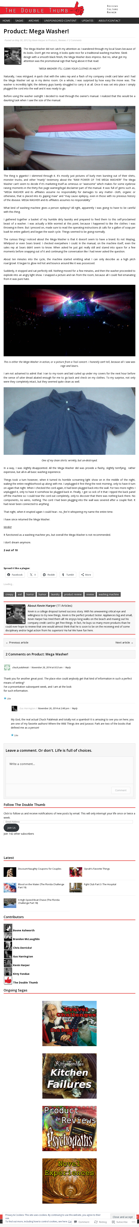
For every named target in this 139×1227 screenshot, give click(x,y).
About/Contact (110, 20)
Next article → (124, 642)
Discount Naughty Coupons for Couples (39, 868)
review (90, 594)
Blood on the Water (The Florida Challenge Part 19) (41, 886)
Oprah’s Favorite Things (97, 868)
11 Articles (64, 606)
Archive (34, 20)
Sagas (19, 20)
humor (42, 594)
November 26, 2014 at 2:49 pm (53, 708)
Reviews (62, 40)
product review (73, 594)
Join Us (11, 827)
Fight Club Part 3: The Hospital (100, 884)
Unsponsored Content (60, 20)
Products (52, 40)
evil (20, 594)
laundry (55, 594)
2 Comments (75, 40)
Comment (121, 790)
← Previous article (17, 642)
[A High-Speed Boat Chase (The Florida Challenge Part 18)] (10, 906)
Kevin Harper (38, 40)
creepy (9, 594)
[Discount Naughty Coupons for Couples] (10, 874)
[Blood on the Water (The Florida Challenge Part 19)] (10, 890)
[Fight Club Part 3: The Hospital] (76, 890)
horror (30, 594)
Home (6, 20)
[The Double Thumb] (69, 9)
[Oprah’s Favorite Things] (76, 874)
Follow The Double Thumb (24, 804)
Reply (68, 667)
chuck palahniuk (20, 667)
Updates (87, 20)
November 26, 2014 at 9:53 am (46, 667)
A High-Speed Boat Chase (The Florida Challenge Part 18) (39, 901)
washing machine (109, 594)
